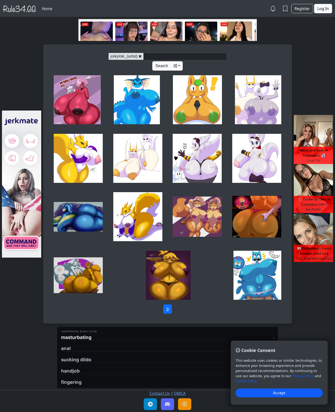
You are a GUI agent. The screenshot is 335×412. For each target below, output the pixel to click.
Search (161, 66)
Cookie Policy (246, 381)
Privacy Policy (303, 376)
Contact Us (160, 393)
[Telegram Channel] (150, 404)
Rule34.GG (19, 8)
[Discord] (167, 404)
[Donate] (184, 404)
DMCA (180, 393)
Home (47, 8)
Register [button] (302, 8)
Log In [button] (323, 8)
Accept (279, 393)
